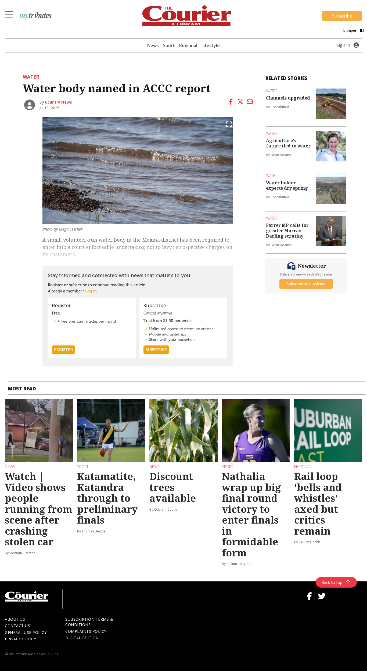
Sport (169, 45)
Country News (58, 102)
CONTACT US (17, 625)
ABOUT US (15, 619)
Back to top (332, 582)
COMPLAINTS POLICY (85, 631)
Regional (188, 45)
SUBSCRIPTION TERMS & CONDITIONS (89, 622)
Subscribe (342, 16)
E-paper (350, 30)
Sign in (343, 45)
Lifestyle (211, 45)
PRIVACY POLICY (20, 638)
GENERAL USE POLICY (25, 632)
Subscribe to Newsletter (306, 283)
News (153, 45)
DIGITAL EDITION (82, 637)
